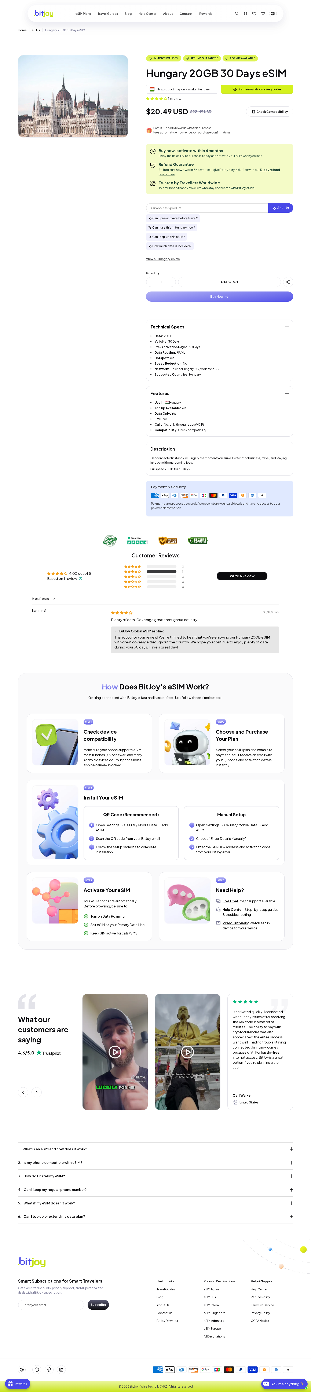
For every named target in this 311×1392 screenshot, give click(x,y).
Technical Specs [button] (167, 326)
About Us (163, 1305)
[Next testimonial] (37, 1092)
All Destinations (214, 1336)
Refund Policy (260, 1297)
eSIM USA (210, 1297)
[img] (121, 612)
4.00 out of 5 (80, 573)
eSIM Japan (211, 1289)
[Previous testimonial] (23, 1092)
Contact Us (164, 1313)
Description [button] (162, 448)
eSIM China (211, 1305)
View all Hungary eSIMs (163, 259)
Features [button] (159, 393)
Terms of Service (262, 1305)
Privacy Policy (260, 1313)
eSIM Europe (212, 1328)
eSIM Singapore (214, 1313)
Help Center (259, 1289)
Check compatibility (192, 430)
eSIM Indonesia (214, 1321)
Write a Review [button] (242, 576)
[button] (237, 13)
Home (22, 30)
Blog (160, 1297)
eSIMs (36, 30)
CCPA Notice (260, 1321)
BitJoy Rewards (167, 1321)
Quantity (153, 273)
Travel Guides (166, 1289)
